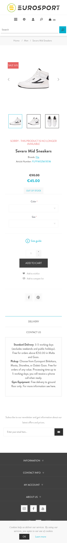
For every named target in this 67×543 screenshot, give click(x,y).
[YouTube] (43, 508)
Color (34, 201)
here (53, 386)
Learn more (40, 536)
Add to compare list (35, 278)
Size (34, 217)
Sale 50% (13, 65)
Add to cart (33, 263)
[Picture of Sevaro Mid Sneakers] (15, 114)
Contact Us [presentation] (33, 332)
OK (24, 536)
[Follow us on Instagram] (24, 508)
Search (62, 29)
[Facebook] (33, 508)
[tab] (33, 321)
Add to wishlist (33, 273)
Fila (37, 157)
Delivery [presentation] (33, 321)
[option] (15, 114)
